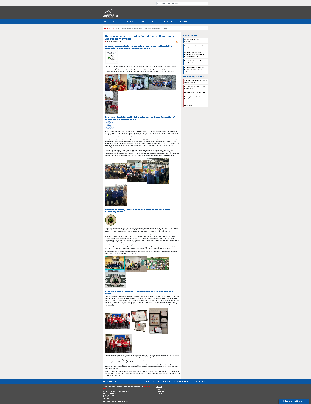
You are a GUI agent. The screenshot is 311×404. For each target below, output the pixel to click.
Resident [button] (116, 21)
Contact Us (160, 391)
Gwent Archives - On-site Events (194, 93)
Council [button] (143, 21)
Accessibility (160, 389)
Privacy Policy (160, 396)
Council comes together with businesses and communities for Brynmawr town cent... (194, 54)
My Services (183, 21)
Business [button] (130, 21)
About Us (159, 387)
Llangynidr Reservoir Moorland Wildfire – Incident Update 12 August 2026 (195, 69)
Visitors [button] (155, 21)
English (112, 3)
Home (106, 21)
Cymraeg (106, 3)
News (114, 28)
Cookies (159, 394)
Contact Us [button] (168, 21)
